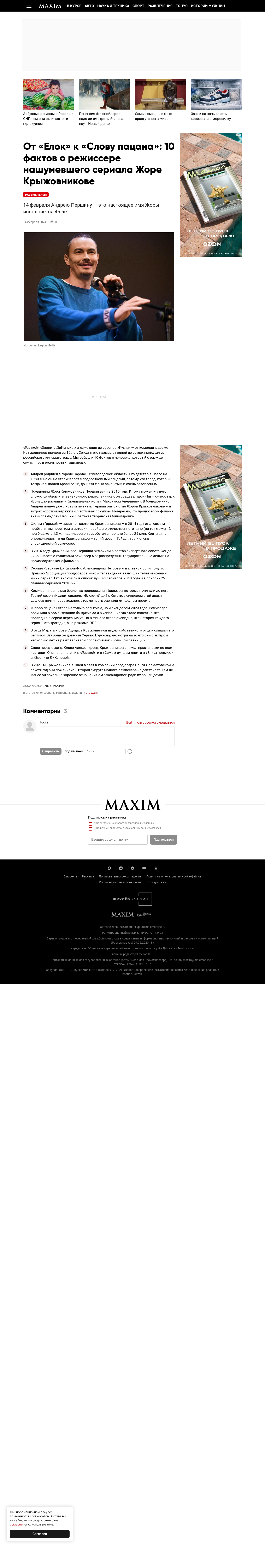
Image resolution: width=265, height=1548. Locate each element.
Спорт (138, 6)
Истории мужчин (208, 6)
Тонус (182, 6)
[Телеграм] (132, 867)
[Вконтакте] (121, 867)
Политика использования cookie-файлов (174, 876)
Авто (89, 6)
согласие (105, 823)
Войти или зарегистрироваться (150, 722)
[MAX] (109, 867)
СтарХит (91, 692)
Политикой (102, 828)
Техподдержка (156, 882)
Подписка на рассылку (107, 817)
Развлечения (160, 6)
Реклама (88, 876)
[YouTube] (144, 867)
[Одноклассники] (155, 867)
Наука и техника (113, 6)
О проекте (70, 876)
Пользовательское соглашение (120, 876)
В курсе (74, 6)
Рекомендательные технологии (120, 882)
